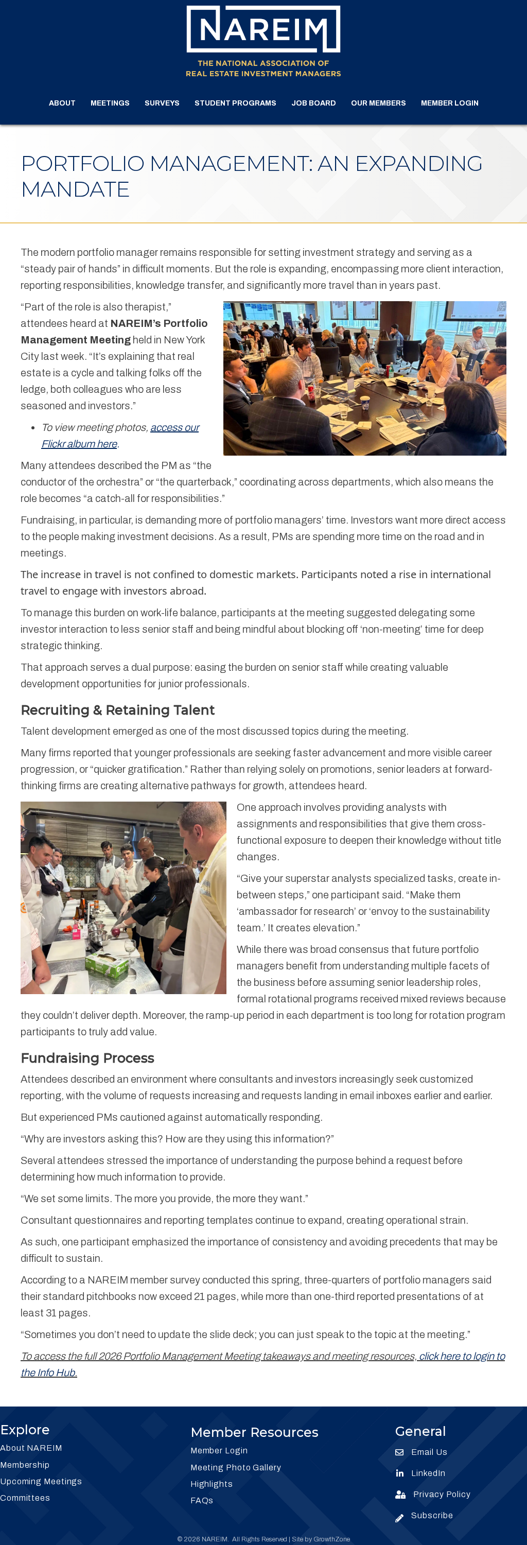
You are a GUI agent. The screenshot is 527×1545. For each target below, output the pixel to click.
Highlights (211, 1484)
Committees (25, 1498)
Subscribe (432, 1515)
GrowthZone (331, 1539)
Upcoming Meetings (41, 1481)
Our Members (378, 103)
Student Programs (235, 103)
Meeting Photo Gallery (236, 1467)
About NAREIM (31, 1448)
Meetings (110, 103)
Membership (25, 1465)
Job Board (313, 103)
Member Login (450, 103)
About (62, 103)
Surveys (162, 103)
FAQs (202, 1500)
